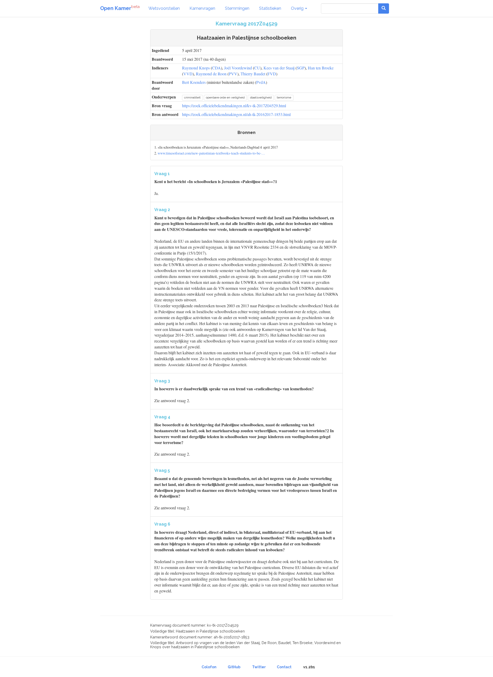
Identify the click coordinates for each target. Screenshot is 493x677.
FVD (272, 73)
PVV (233, 73)
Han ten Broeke (321, 67)
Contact (284, 667)
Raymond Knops (196, 67)
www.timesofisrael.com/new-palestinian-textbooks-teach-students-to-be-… (211, 153)
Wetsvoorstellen (164, 8)
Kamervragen (202, 8)
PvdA (261, 82)
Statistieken (270, 8)
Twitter (259, 667)
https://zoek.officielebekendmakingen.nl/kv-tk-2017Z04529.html (234, 105)
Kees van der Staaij (279, 67)
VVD (188, 73)
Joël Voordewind (238, 67)
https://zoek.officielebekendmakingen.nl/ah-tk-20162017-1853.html (236, 114)
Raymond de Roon (211, 73)
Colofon (209, 667)
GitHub (234, 667)
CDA (216, 67)
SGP (301, 67)
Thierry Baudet (253, 73)
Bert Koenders (194, 82)
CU (257, 67)
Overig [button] (298, 8)
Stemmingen (237, 8)
